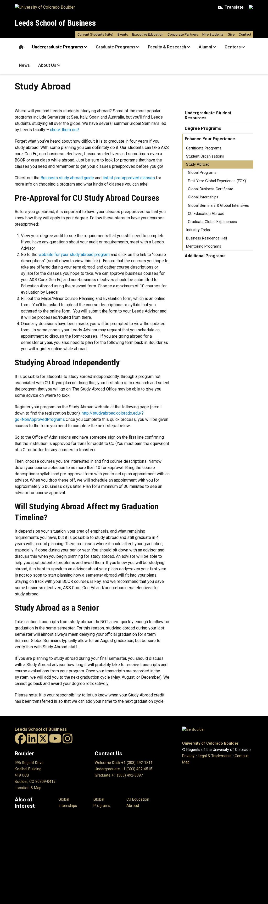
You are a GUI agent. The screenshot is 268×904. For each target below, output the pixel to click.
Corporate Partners (183, 34)
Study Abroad (197, 164)
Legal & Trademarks (214, 756)
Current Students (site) (95, 34)
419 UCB (22, 775)
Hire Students (213, 34)
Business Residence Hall (206, 238)
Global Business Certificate (210, 189)
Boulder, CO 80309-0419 (35, 781)
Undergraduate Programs (57, 46)
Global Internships (203, 197)
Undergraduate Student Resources (208, 115)
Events (123, 34)
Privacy (188, 756)
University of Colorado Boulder (210, 743)
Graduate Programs (115, 46)
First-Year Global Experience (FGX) (217, 181)
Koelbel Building (28, 769)
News (24, 65)
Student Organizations (205, 156)
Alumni (205, 46)
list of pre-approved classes (129, 177)
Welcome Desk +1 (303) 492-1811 (124, 763)
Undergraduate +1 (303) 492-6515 (123, 769)
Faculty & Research (167, 46)
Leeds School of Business (55, 22)
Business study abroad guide (67, 177)
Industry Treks (198, 230)
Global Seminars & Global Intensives (218, 205)
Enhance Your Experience (210, 138)
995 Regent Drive (29, 763)
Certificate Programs (203, 148)
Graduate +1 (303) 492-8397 (119, 775)
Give (231, 34)
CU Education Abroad (206, 213)
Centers (233, 46)
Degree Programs (203, 128)
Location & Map (28, 788)
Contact (245, 34)
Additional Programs (205, 255)
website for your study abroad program (74, 254)
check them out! (64, 129)
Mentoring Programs (203, 246)
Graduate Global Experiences (212, 222)
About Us (47, 65)
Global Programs (202, 172)
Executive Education (147, 34)
